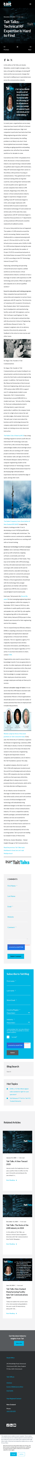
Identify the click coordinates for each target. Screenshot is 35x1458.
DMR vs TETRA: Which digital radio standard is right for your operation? (19, 1091)
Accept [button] (13, 1454)
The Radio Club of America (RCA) (14, 435)
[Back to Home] (7, 4)
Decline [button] (21, 1454)
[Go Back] (17, 47)
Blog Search (13, 1066)
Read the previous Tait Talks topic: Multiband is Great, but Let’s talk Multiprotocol (14, 850)
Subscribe (19, 1343)
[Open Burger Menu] (30, 4)
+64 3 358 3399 (11, 1411)
